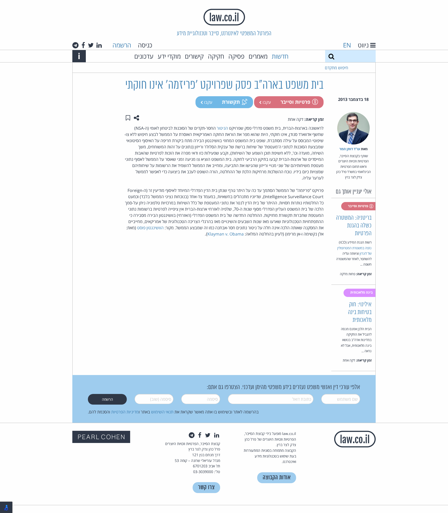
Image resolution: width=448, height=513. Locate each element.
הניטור (222, 128)
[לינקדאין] (99, 45)
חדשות (280, 56)
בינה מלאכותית (362, 292)
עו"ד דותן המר (349, 149)
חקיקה (216, 56)
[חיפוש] (331, 56)
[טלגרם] (75, 45)
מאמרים (258, 56)
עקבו (266, 102)
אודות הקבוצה (277, 477)
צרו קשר (206, 487)
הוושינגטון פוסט (150, 228)
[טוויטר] (91, 45)
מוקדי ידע (169, 56)
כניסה (145, 45)
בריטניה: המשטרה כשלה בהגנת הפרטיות (354, 225)
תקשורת (231, 101)
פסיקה (236, 56)
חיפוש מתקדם (336, 68)
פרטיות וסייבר (295, 101)
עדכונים (143, 56)
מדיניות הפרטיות (125, 412)
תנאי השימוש (162, 412)
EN (347, 45)
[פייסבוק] (83, 45)
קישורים (194, 56)
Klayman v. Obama (225, 234)
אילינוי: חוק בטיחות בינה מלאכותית (360, 312)
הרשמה (122, 45)
